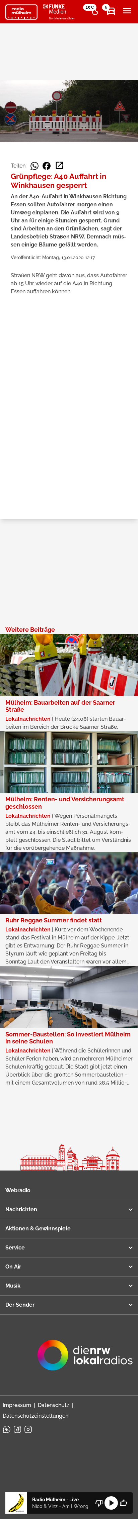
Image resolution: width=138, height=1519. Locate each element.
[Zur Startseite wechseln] (21, 12)
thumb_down (99, 1503)
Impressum (17, 1405)
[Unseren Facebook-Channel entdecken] (17, 1429)
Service (15, 1247)
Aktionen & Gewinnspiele (38, 1228)
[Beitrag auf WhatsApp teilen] (34, 166)
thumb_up (123, 1503)
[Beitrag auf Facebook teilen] (47, 166)
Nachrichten (21, 1209)
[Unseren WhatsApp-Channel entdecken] (7, 1429)
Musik (12, 1286)
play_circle (111, 1503)
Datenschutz (53, 1405)
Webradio (17, 1190)
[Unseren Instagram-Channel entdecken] (28, 1429)
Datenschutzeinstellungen (35, 1416)
